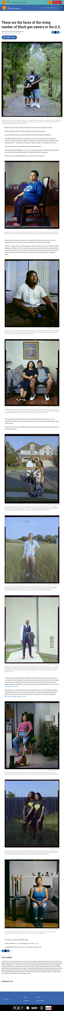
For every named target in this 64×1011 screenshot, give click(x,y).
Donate (57, 2)
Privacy (38, 997)
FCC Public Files (40, 1000)
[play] (4, 8)
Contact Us (26, 1000)
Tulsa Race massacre (11, 686)
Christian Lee (27, 150)
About (25, 997)
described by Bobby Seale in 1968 (15, 696)
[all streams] (61, 8)
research (52, 419)
